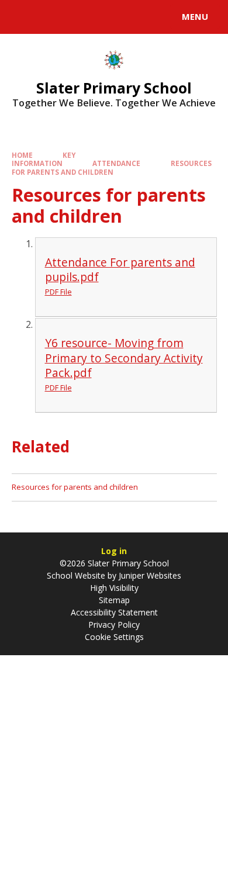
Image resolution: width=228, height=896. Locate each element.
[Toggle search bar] (22, 17)
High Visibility (114, 587)
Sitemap (114, 600)
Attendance (116, 163)
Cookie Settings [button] (114, 636)
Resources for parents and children (112, 167)
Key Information (44, 159)
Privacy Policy (114, 624)
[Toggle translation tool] (51, 17)
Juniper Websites (148, 575)
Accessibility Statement (114, 612)
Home (22, 155)
